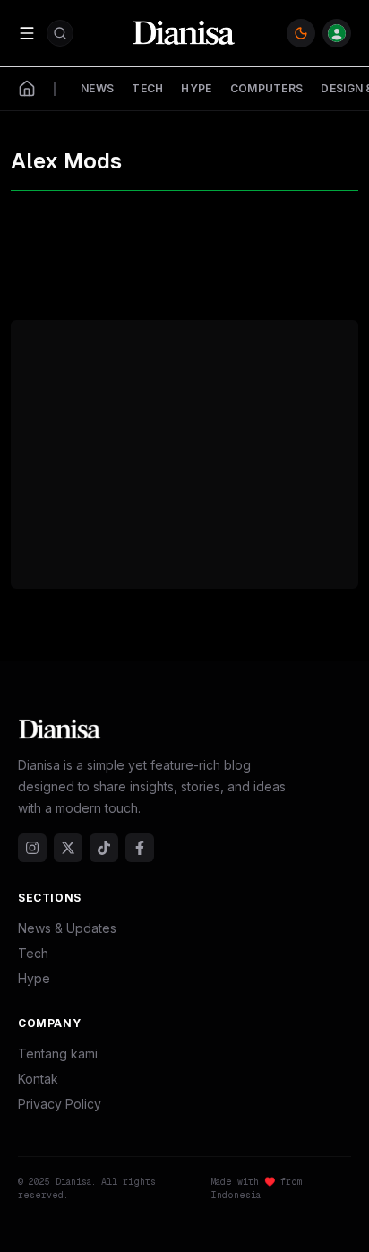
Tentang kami (58, 1053)
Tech (33, 953)
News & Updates (67, 928)
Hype (34, 978)
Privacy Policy (59, 1103)
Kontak (38, 1078)
